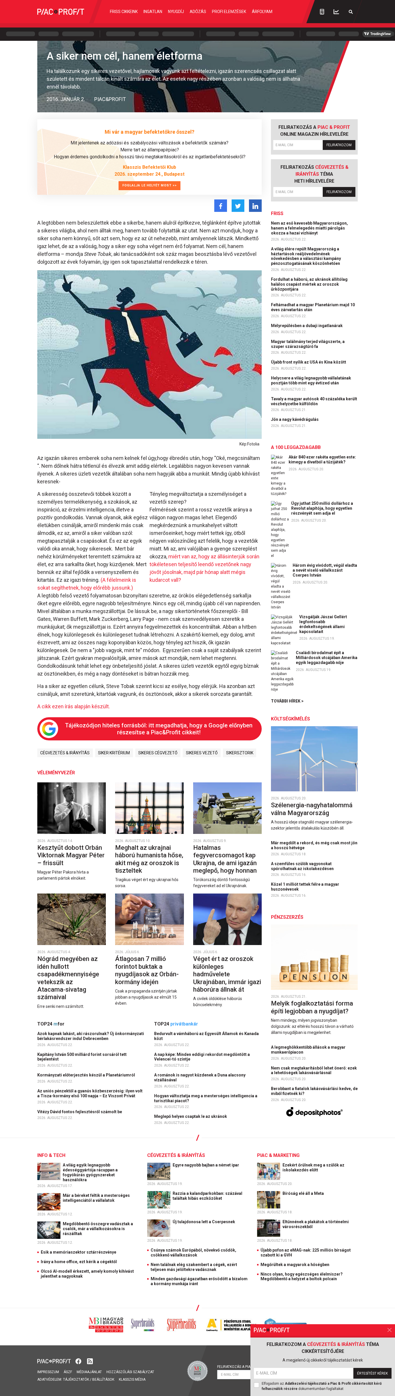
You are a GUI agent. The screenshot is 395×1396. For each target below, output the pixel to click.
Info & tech (51, 1155)
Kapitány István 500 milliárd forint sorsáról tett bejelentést (82, 1057)
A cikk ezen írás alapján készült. (73, 706)
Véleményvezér (56, 772)
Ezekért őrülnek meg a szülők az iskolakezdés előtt (313, 1167)
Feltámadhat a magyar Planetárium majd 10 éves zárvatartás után (313, 307)
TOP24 (50, 1024)
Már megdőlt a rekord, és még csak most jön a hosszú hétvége (314, 845)
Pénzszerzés (287, 917)
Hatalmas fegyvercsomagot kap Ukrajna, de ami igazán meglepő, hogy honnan (225, 859)
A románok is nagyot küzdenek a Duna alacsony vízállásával (200, 1077)
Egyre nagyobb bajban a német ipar (206, 1165)
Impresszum (48, 1372)
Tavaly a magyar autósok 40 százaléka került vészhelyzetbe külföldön (314, 401)
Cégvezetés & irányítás (65, 753)
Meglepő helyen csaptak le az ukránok (191, 1116)
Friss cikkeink (124, 11)
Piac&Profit (110, 99)
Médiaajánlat (89, 1372)
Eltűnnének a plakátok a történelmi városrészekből (316, 1224)
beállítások (103, 1379)
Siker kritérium (114, 753)
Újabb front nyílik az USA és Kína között (309, 362)
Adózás (198, 11)
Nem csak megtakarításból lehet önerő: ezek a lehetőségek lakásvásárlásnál (314, 1070)
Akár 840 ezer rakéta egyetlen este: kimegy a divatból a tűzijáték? (322, 459)
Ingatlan (152, 11)
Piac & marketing (278, 1155)
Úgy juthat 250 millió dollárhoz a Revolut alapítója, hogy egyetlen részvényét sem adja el (322, 508)
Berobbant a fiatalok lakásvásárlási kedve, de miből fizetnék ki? (314, 1091)
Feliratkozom (339, 145)
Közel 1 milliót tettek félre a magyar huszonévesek (305, 886)
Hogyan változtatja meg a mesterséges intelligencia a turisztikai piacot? (205, 1098)
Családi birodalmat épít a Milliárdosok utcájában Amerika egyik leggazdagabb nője (326, 657)
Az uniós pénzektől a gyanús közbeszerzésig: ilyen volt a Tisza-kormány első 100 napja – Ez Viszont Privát (90, 1093)
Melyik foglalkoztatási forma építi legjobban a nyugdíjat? (312, 1007)
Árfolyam (262, 11)
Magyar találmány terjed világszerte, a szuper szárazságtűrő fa (308, 344)
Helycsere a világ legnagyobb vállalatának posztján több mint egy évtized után (311, 380)
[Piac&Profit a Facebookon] (78, 1361)
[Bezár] (389, 1330)
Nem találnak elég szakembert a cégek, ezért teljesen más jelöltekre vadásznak (194, 1267)
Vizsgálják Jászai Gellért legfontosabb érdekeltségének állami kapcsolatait (323, 624)
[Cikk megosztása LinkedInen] (255, 205)
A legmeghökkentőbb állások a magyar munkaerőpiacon (308, 1049)
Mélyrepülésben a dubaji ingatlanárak (307, 325)
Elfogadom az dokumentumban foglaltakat (322, 1386)
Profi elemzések (229, 11)
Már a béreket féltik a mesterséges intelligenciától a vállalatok (96, 1198)
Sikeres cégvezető (158, 753)
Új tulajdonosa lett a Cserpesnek (204, 1221)
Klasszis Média (132, 1379)
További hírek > (287, 701)
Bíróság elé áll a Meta (304, 1193)
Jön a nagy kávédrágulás (295, 419)
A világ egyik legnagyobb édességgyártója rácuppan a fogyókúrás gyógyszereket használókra (90, 1172)
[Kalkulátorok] (322, 11)
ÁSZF (68, 1372)
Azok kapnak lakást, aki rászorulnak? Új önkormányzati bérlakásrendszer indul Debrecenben (90, 1036)
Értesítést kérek (372, 1373)
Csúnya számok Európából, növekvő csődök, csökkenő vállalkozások (193, 1252)
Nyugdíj (176, 11)
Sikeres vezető (202, 753)
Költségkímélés (290, 719)
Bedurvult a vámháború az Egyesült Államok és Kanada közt (206, 1036)
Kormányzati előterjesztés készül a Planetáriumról (86, 1075)
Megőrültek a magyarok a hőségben (295, 1264)
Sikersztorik (239, 753)
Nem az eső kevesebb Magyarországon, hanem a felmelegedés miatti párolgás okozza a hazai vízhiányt (309, 228)
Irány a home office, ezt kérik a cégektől (79, 1261)
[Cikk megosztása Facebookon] (220, 205)
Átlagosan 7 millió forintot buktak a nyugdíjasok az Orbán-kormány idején (147, 970)
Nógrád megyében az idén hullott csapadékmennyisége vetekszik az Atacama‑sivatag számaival (68, 978)
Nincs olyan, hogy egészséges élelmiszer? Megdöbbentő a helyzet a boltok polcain (302, 1276)
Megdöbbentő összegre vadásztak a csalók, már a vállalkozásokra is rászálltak (98, 1228)
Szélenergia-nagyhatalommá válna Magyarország (311, 808)
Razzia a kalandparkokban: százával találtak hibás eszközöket (207, 1196)
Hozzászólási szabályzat (130, 1372)
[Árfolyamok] (336, 12)
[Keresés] (351, 12)
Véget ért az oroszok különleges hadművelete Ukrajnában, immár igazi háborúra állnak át (227, 974)
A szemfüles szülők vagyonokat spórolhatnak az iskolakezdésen (303, 866)
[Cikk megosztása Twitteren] (238, 205)
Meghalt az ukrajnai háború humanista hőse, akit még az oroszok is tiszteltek (149, 859)
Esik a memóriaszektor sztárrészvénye (78, 1252)
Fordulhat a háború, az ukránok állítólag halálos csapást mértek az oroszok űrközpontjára (309, 284)
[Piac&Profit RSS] (90, 1361)
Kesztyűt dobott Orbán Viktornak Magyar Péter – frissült (71, 855)
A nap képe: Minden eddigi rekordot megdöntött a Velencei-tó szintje (202, 1057)
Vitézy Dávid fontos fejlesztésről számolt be (80, 1111)
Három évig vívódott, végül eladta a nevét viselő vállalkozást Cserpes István (325, 570)
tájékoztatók (76, 1379)
